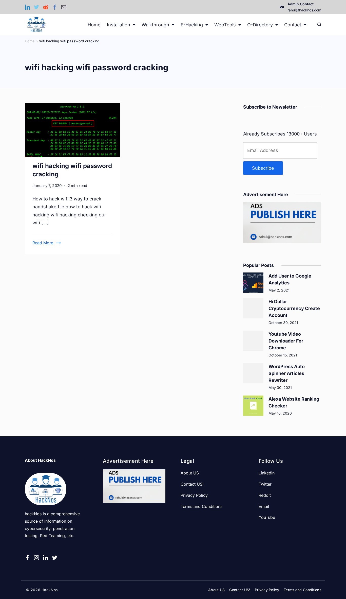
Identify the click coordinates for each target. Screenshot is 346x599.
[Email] (63, 7)
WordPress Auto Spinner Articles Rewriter (286, 373)
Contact (292, 24)
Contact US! (192, 484)
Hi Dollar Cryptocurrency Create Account (294, 308)
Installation (118, 24)
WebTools (225, 24)
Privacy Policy (194, 495)
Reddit (265, 495)
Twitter (265, 484)
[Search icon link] (318, 25)
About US (190, 472)
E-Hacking (192, 24)
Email (264, 506)
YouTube (267, 517)
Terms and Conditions (201, 506)
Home (94, 24)
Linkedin (267, 472)
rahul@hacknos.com (304, 10)
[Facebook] (54, 7)
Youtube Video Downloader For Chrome (285, 340)
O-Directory (260, 24)
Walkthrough (155, 24)
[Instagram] (36, 557)
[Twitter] (36, 7)
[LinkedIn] (27, 7)
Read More (42, 242)
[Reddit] (45, 7)
